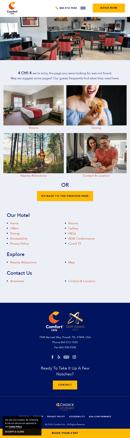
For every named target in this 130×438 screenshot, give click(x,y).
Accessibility (19, 238)
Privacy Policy (19, 244)
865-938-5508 (67, 347)
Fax (56, 347)
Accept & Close (14, 432)
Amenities (17, 281)
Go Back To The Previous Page (65, 196)
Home (14, 223)
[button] (109, 8)
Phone (56, 342)
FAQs (72, 233)
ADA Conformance (81, 238)
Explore (16, 254)
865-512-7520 (69, 342)
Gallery (73, 228)
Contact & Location (96, 176)
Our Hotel (18, 215)
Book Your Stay (65, 433)
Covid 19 (74, 244)
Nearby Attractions (33, 176)
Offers (14, 228)
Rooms (33, 128)
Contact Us (19, 273)
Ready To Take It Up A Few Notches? (65, 371)
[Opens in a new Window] (52, 357)
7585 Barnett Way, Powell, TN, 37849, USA (65, 337)
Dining (96, 128)
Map (71, 262)
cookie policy (15, 426)
